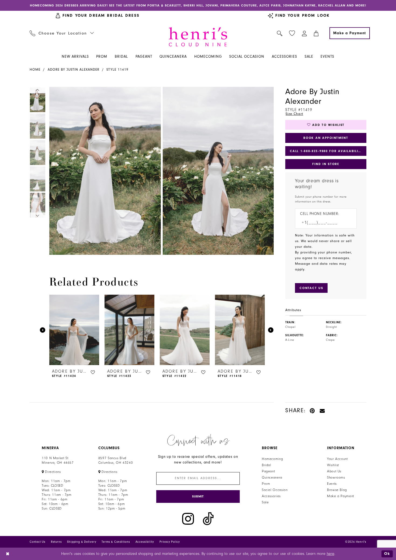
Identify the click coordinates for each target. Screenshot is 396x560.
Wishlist (333, 465)
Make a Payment (340, 496)
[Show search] (280, 33)
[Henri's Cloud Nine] (198, 36)
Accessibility (145, 542)
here (330, 553)
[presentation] (74, 330)
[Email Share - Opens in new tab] (322, 410)
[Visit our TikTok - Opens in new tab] (208, 519)
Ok (387, 553)
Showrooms (336, 477)
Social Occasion (274, 490)
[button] (304, 33)
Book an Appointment (325, 138)
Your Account (337, 459)
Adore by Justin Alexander (73, 69)
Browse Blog (337, 490)
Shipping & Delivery (81, 542)
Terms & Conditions (116, 542)
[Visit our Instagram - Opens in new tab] (188, 519)
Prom (266, 484)
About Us (334, 471)
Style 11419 (117, 69)
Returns (56, 542)
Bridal (266, 465)
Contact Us (38, 542)
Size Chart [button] (294, 114)
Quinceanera (272, 477)
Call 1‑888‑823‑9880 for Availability (326, 151)
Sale (265, 502)
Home (35, 69)
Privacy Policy (169, 542)
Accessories (271, 496)
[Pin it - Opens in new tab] (312, 410)
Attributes (293, 310)
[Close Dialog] (8, 553)
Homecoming (272, 459)
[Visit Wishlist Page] (292, 33)
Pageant (268, 471)
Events (332, 484)
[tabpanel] (104, 171)
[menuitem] (61, 33)
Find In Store (325, 164)
